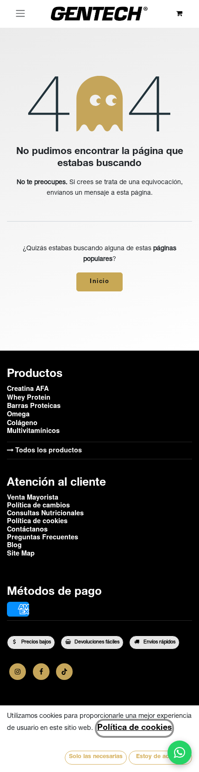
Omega (18, 413)
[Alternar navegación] (20, 14)
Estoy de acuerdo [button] (160, 757)
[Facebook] (41, 671)
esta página (134, 193)
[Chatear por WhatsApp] (180, 753)
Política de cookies (134, 728)
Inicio (99, 282)
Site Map (21, 552)
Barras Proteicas (34, 405)
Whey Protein (28, 396)
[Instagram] (17, 671)
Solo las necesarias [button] (96, 757)
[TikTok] (64, 671)
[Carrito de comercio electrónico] (179, 13)
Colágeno (22, 422)
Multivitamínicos (33, 430)
